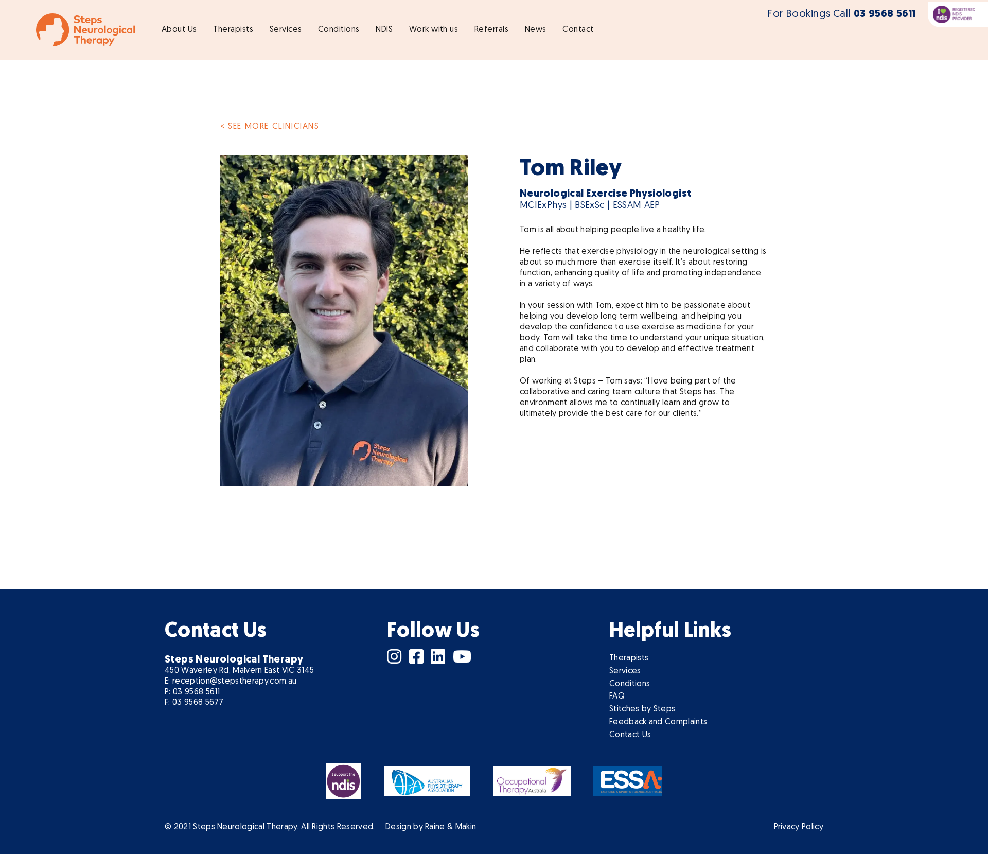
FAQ (617, 696)
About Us (179, 30)
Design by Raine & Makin (430, 827)
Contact (577, 30)
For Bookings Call (841, 14)
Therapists (233, 30)
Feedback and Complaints (658, 722)
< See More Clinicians (270, 127)
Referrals (491, 30)
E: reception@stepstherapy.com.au (230, 681)
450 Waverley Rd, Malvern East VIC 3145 (239, 671)
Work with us (433, 30)
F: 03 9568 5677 (194, 703)
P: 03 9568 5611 (192, 692)
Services (286, 30)
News (535, 30)
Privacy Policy (798, 827)
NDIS (384, 30)
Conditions (339, 30)
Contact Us (630, 735)
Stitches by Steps (642, 709)
